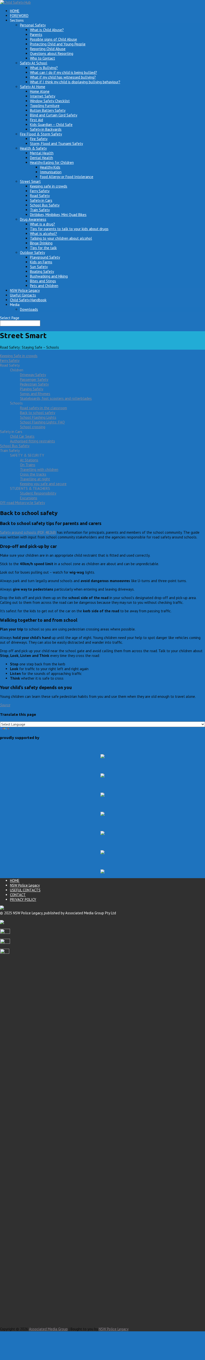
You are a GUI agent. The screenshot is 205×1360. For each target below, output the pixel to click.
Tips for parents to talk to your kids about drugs (69, 228)
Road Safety (40, 195)
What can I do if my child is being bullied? (63, 72)
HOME (15, 10)
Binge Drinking (41, 243)
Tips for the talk (43, 247)
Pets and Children (44, 285)
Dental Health (41, 157)
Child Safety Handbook (28, 300)
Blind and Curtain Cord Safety (53, 115)
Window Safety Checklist (50, 101)
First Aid (36, 119)
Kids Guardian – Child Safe (51, 124)
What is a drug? (42, 224)
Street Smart (30, 181)
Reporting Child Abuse (48, 48)
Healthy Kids (50, 167)
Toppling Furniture (45, 105)
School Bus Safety (45, 205)
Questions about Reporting (51, 53)
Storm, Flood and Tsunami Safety (56, 143)
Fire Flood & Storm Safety (41, 134)
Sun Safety (39, 266)
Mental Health (42, 153)
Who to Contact (42, 58)
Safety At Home (32, 86)
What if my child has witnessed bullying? (63, 77)
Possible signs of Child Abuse (53, 39)
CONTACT (18, 894)
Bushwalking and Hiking (49, 276)
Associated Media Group (48, 1329)
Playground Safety (45, 257)
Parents (36, 34)
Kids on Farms (41, 262)
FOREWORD (19, 15)
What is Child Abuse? (47, 29)
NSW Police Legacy (25, 290)
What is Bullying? (44, 67)
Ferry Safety (40, 191)
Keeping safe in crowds (48, 186)
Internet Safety (42, 96)
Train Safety (40, 210)
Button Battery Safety (48, 110)
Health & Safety (33, 148)
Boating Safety (42, 271)
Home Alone (40, 91)
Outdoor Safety (32, 252)
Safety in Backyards (46, 129)
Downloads (29, 309)
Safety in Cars (41, 200)
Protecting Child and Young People (58, 44)
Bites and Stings (43, 281)
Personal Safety (33, 25)
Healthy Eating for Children (52, 162)
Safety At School (33, 63)
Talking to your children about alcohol (61, 238)
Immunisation (51, 172)
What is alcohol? (43, 233)
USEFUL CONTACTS (25, 890)
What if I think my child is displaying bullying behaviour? (75, 82)
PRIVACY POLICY (23, 899)
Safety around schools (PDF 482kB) (28, 532)
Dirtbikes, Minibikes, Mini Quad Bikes (58, 214)
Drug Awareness (33, 219)
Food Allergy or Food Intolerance (66, 176)
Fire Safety (39, 138)
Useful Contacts (23, 295)
